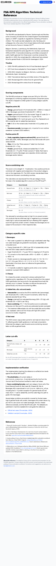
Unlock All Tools (47, 2)
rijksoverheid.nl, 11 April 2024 (14, 443)
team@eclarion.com (9, 466)
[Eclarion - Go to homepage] (6, 2)
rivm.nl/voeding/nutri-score (28, 448)
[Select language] (54, 2)
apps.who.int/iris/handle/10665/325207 (22, 435)
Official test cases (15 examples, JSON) (20, 410)
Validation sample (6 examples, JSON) (20, 413)
